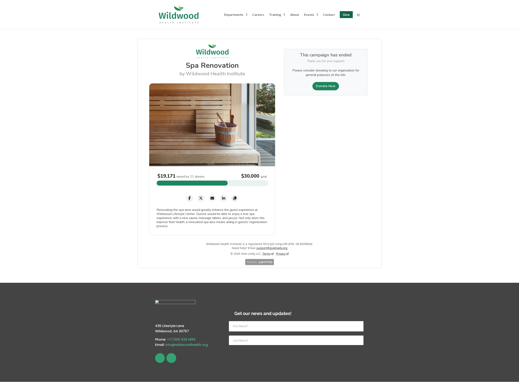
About (294, 14)
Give (346, 14)
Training (275, 14)
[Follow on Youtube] (171, 358)
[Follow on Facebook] (160, 358)
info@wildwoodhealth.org (186, 344)
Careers (258, 14)
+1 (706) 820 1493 (181, 339)
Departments (233, 14)
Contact (329, 14)
